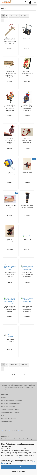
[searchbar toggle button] (26, 2)
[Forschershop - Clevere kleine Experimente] (6, 2)
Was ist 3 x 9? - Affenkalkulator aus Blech (27, 73)
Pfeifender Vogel (27, 172)
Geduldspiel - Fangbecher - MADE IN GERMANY (27, 140)
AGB (2, 415)
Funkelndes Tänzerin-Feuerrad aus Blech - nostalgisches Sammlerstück (10, 141)
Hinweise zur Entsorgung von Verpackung (11, 403)
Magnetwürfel (27, 239)
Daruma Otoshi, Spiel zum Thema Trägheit (27, 206)
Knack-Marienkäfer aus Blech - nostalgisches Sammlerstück (27, 308)
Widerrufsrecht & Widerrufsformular (10, 412)
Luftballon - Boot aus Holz (10, 206)
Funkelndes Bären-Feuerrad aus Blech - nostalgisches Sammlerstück (10, 107)
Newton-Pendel (27, 38)
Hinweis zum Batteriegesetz (8, 406)
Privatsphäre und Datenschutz (9, 418)
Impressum (4, 397)
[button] (3, 16)
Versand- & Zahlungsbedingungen (9, 409)
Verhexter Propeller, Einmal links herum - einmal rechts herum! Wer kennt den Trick (10, 40)
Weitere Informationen (18, 471)
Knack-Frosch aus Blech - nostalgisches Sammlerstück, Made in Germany (10, 308)
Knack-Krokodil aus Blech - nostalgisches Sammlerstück (27, 274)
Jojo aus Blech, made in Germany (10, 173)
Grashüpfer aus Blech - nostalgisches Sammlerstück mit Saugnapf (10, 74)
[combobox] (14, 16)
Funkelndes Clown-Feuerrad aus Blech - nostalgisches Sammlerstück (27, 107)
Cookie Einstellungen (6, 421)
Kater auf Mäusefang (10, 240)
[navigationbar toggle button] (35, 2)
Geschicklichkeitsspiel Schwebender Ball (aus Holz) (10, 274)
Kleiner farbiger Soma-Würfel (10, 340)
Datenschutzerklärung (14, 457)
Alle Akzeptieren (18, 467)
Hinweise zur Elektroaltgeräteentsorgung (11, 400)
